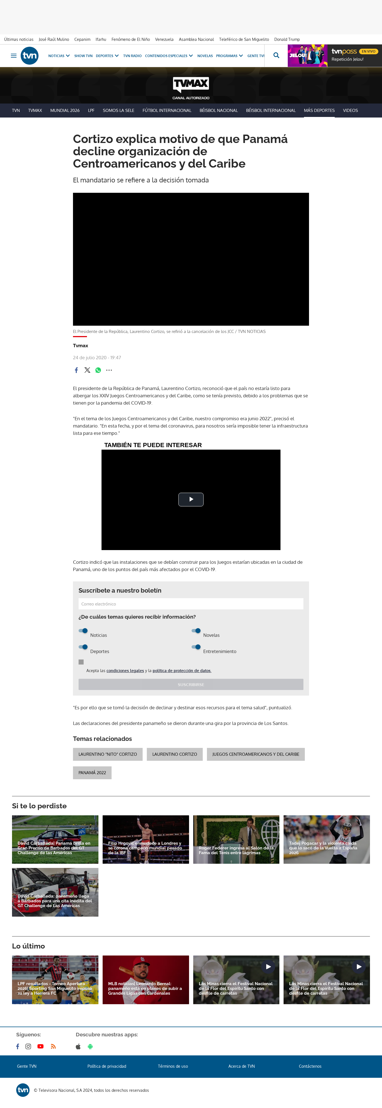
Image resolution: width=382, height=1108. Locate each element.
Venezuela (164, 39)
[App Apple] (79, 1046)
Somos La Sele (118, 110)
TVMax (35, 110)
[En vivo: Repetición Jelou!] (307, 55)
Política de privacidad (107, 1066)
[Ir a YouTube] (41, 1046)
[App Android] (91, 1046)
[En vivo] (336, 49)
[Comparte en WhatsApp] (98, 370)
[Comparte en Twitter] (87, 370)
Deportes (104, 56)
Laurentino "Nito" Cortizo (108, 754)
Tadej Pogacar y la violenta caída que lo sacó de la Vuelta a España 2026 (323, 848)
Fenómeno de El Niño (131, 39)
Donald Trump (287, 39)
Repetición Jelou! (348, 59)
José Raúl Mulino (54, 39)
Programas (226, 56)
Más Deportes (319, 110)
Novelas (205, 56)
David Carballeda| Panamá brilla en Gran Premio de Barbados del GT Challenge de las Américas (54, 848)
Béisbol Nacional (219, 110)
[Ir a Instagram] (29, 1046)
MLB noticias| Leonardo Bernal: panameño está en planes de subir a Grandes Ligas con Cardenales (145, 989)
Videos (350, 110)
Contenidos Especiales (166, 56)
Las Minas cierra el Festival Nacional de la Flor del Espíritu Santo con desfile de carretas (236, 989)
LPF (91, 110)
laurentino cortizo (174, 754)
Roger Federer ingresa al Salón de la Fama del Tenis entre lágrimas (236, 850)
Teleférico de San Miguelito (244, 39)
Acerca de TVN (241, 1066)
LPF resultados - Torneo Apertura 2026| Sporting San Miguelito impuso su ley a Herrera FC (55, 989)
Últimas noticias (19, 39)
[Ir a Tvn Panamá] (30, 56)
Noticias (56, 56)
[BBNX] (23, 1090)
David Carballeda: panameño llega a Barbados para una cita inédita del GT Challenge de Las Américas (55, 901)
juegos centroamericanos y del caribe (256, 754)
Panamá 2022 (92, 772)
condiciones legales (125, 670)
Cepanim (82, 39)
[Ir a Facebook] (18, 1046)
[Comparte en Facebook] (76, 370)
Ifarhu (101, 39)
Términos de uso (173, 1066)
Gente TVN (256, 56)
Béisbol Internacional (271, 110)
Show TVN (83, 56)
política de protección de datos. (182, 670)
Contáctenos (310, 1066)
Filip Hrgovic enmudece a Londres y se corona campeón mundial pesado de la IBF (145, 848)
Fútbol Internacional (167, 110)
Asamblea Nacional (196, 39)
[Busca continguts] (276, 55)
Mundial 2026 (65, 110)
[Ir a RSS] (54, 1046)
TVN (16, 110)
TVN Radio (132, 56)
